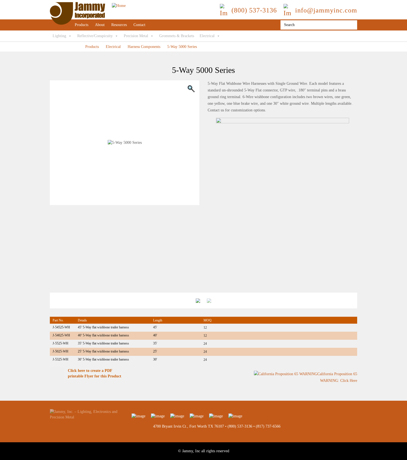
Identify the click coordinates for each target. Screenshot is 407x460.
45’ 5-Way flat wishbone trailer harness (103, 327)
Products (81, 25)
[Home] (88, 4)
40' (155, 335)
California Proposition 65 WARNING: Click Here (337, 377)
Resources (119, 25)
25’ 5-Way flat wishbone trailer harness (103, 351)
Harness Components (144, 47)
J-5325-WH (60, 359)
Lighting (59, 36)
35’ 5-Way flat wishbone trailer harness (103, 343)
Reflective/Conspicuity (95, 36)
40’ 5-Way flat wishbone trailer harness (103, 335)
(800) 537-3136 (240, 426)
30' (155, 359)
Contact (139, 25)
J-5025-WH (60, 351)
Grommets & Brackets (176, 36)
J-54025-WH (61, 335)
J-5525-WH (60, 343)
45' (155, 327)
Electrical (207, 36)
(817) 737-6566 (268, 426)
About (100, 25)
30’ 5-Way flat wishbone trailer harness (103, 359)
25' (155, 351)
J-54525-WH (61, 327)
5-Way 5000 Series (182, 47)
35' (155, 343)
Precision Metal (136, 36)
